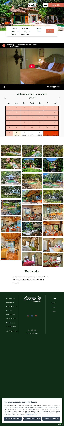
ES (32, 330)
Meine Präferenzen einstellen (32, 418)
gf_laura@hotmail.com (12, 331)
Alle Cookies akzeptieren (51, 418)
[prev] (5, 98)
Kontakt (54, 312)
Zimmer (54, 307)
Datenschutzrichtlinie (31, 414)
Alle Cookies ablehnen (13, 418)
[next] (59, 98)
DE (35, 330)
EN (29, 330)
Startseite (53, 303)
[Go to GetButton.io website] (60, 424)
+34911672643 (15, 5)
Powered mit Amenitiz (32, 333)
